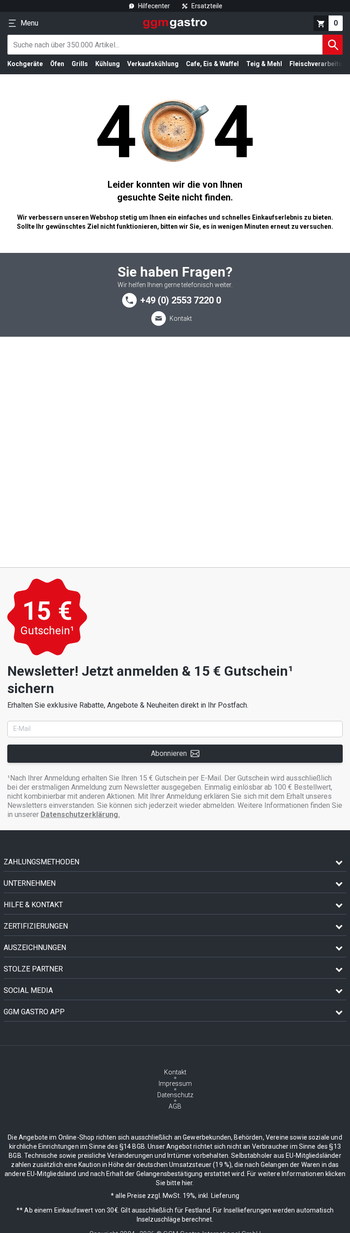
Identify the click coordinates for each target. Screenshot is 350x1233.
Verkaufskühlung (153, 63)
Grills (80, 63)
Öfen (57, 63)
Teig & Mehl (264, 63)
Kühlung (107, 63)
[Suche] (333, 45)
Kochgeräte (25, 63)
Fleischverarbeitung (319, 63)
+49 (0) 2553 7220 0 (180, 300)
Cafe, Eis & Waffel (212, 63)
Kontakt (181, 318)
